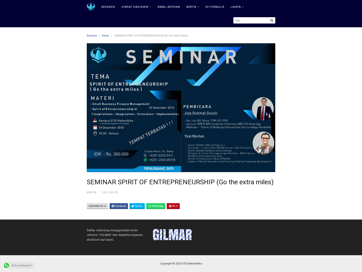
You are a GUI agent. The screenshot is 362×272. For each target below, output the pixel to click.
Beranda (92, 35)
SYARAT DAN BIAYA (135, 6)
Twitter (138, 206)
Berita (105, 35)
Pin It (174, 206)
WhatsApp (157, 206)
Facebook (120, 206)
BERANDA (108, 6)
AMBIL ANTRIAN (169, 6)
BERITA (191, 6)
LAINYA (236, 6)
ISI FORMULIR (214, 6)
